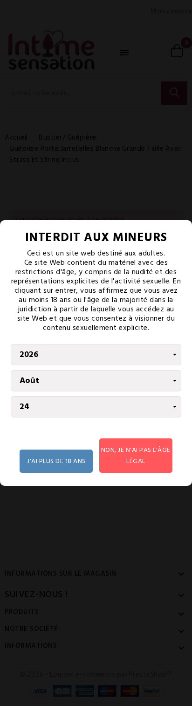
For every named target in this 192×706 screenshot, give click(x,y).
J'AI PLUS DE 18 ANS (56, 461)
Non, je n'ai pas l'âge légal (136, 455)
